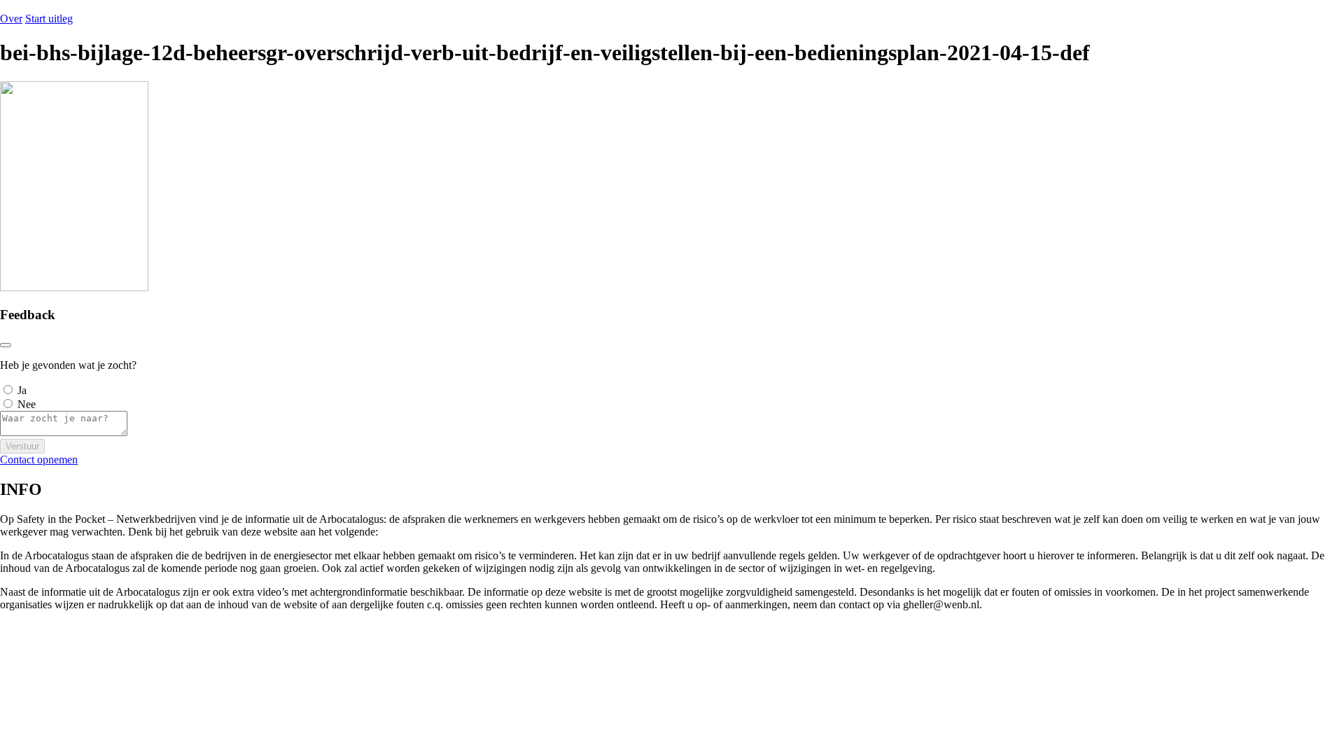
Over (11, 18)
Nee (27, 404)
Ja (22, 390)
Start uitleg (49, 18)
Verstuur (22, 446)
